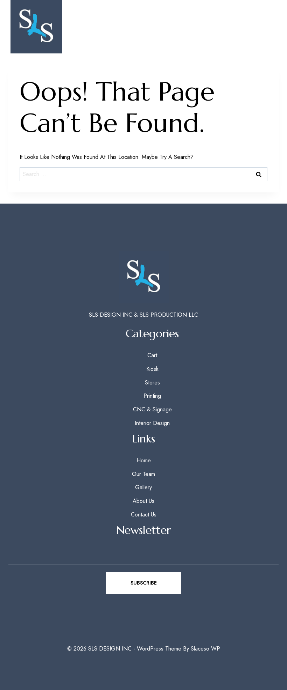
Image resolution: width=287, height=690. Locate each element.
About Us (143, 501)
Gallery (143, 487)
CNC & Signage (152, 409)
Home (143, 460)
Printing (152, 396)
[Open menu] (266, 27)
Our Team (143, 474)
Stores (152, 383)
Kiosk (152, 369)
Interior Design (152, 423)
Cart (152, 355)
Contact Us (143, 515)
